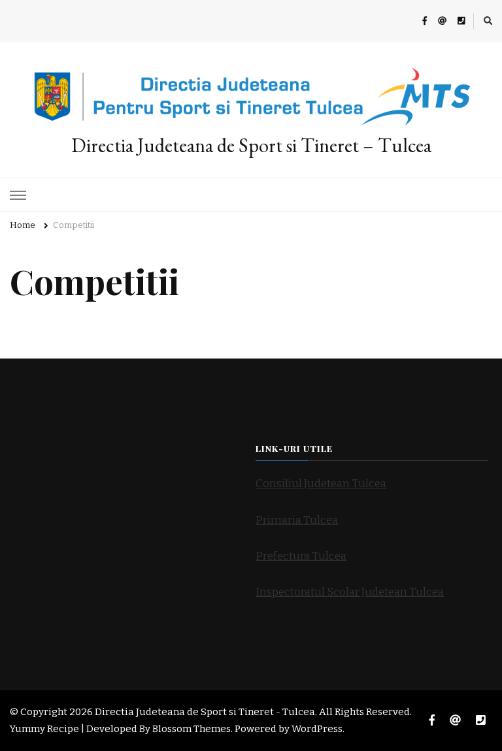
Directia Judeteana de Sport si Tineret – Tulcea (251, 145)
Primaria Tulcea (297, 520)
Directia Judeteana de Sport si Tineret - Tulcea (205, 712)
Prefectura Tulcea (301, 556)
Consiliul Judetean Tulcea (321, 483)
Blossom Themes (191, 729)
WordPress (317, 729)
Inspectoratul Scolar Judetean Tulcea (350, 592)
